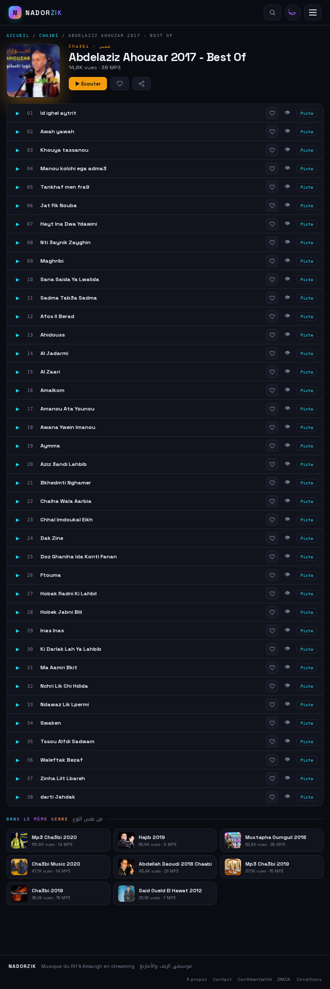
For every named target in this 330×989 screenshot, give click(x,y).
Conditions (308, 979)
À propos (196, 979)
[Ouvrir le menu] (312, 12)
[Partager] (141, 83)
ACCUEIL (17, 35)
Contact (222, 979)
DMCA (284, 979)
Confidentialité (255, 979)
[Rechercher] (272, 12)
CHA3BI (49, 35)
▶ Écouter (88, 84)
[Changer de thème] (292, 12)
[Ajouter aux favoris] (119, 83)
